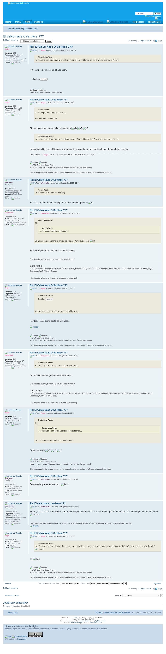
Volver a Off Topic (12, 595)
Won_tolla (45, 183)
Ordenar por (85, 583)
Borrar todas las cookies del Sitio (117, 612)
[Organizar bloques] (117, 22)
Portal (18, 22)
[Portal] (6, 3)
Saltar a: (118, 595)
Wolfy (43, 50)
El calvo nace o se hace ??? (23, 36)
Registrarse (138, 22)
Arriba (160, 95)
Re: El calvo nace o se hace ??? (48, 503)
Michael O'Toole (96, 622)
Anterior (8, 584)
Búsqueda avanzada (153, 16)
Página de (145, 41)
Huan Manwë (85, 621)
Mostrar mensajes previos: (49, 583)
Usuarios (38, 22)
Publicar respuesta (10, 40)
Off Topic (33, 29)
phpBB (76, 617)
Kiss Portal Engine (76, 622)
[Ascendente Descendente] (118, 583)
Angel (43, 103)
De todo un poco (20, 29)
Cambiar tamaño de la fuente (158, 28)
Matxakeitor (45, 507)
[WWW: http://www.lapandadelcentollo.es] (6, 118)
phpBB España (100, 621)
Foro (27, 22)
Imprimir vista (154, 28)
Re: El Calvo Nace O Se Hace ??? (51, 46)
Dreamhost (21, 639)
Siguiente (157, 584)
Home (8, 22)
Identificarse (154, 22)
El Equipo (99, 612)
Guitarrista (45, 213)
